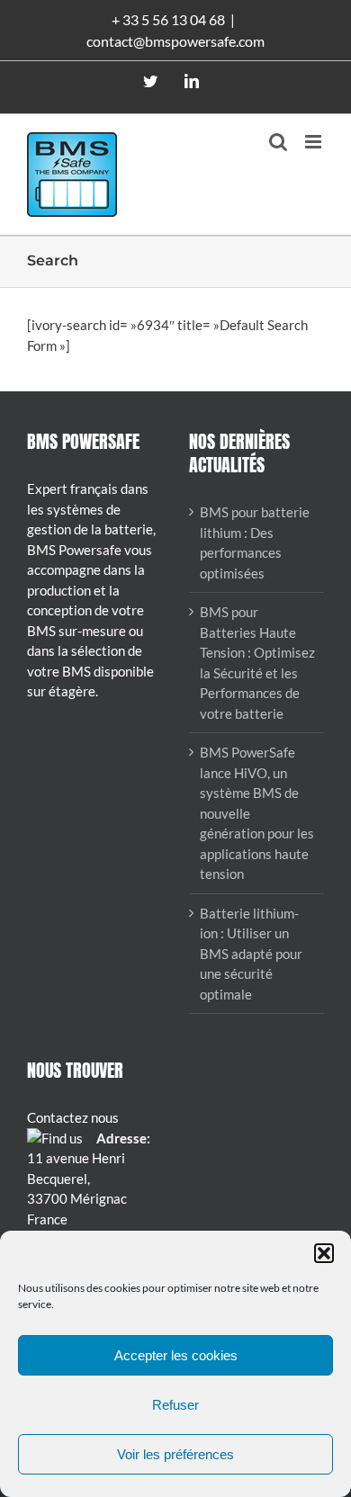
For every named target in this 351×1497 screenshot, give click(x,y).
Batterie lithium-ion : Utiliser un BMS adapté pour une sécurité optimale (251, 953)
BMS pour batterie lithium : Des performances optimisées (255, 542)
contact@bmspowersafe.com (175, 40)
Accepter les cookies (176, 1355)
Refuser (175, 1404)
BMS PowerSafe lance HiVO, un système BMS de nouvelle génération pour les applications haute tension (257, 813)
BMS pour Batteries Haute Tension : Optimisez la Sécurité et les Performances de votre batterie (257, 663)
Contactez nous (73, 1117)
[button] (324, 1253)
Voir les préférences (175, 1454)
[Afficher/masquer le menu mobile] (314, 141)
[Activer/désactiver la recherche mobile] (278, 141)
